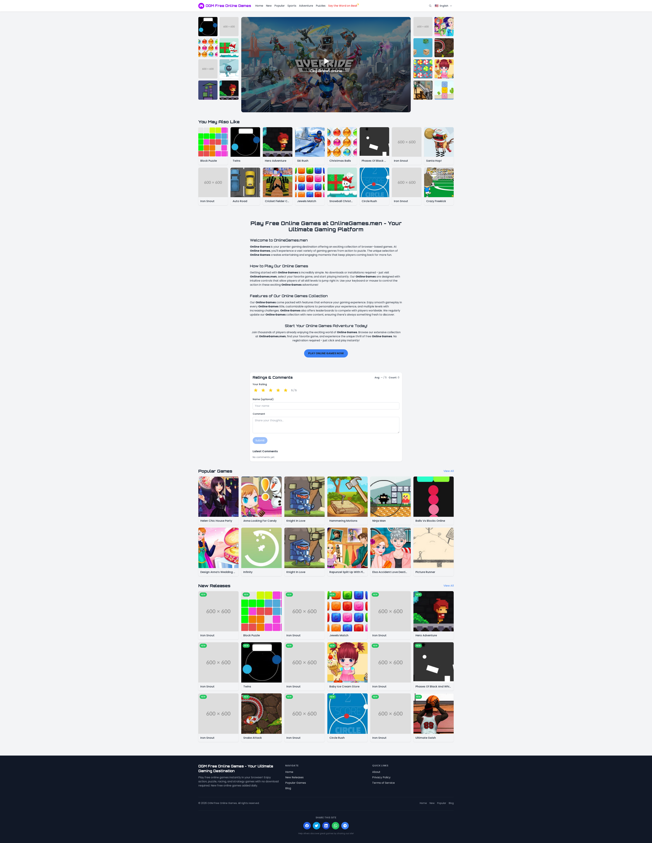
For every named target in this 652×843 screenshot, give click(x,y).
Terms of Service (383, 783)
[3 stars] (271, 390)
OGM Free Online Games (228, 6)
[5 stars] (286, 390)
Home (259, 6)
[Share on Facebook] (307, 825)
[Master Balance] (208, 90)
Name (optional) (263, 399)
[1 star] (256, 390)
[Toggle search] (430, 6)
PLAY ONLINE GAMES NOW (326, 353)
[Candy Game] (423, 68)
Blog (288, 788)
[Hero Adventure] (229, 90)
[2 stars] (263, 390)
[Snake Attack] (444, 47)
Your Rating (260, 384)
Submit (260, 440)
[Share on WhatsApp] (335, 825)
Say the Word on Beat (342, 6)
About (376, 772)
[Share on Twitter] (316, 825)
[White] (229, 68)
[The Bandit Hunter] (423, 90)
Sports (291, 6)
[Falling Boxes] (423, 47)
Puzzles (320, 6)
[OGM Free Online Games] (201, 6)
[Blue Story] (444, 90)
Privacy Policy (381, 777)
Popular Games (295, 783)
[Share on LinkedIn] (326, 825)
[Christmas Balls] (208, 47)
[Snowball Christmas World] (229, 47)
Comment (259, 414)
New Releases (294, 777)
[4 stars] (278, 390)
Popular (279, 6)
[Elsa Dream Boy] (444, 26)
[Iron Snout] (229, 26)
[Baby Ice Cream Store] (444, 68)
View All (448, 471)
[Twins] (208, 26)
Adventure (306, 6)
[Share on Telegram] (345, 825)
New (269, 6)
